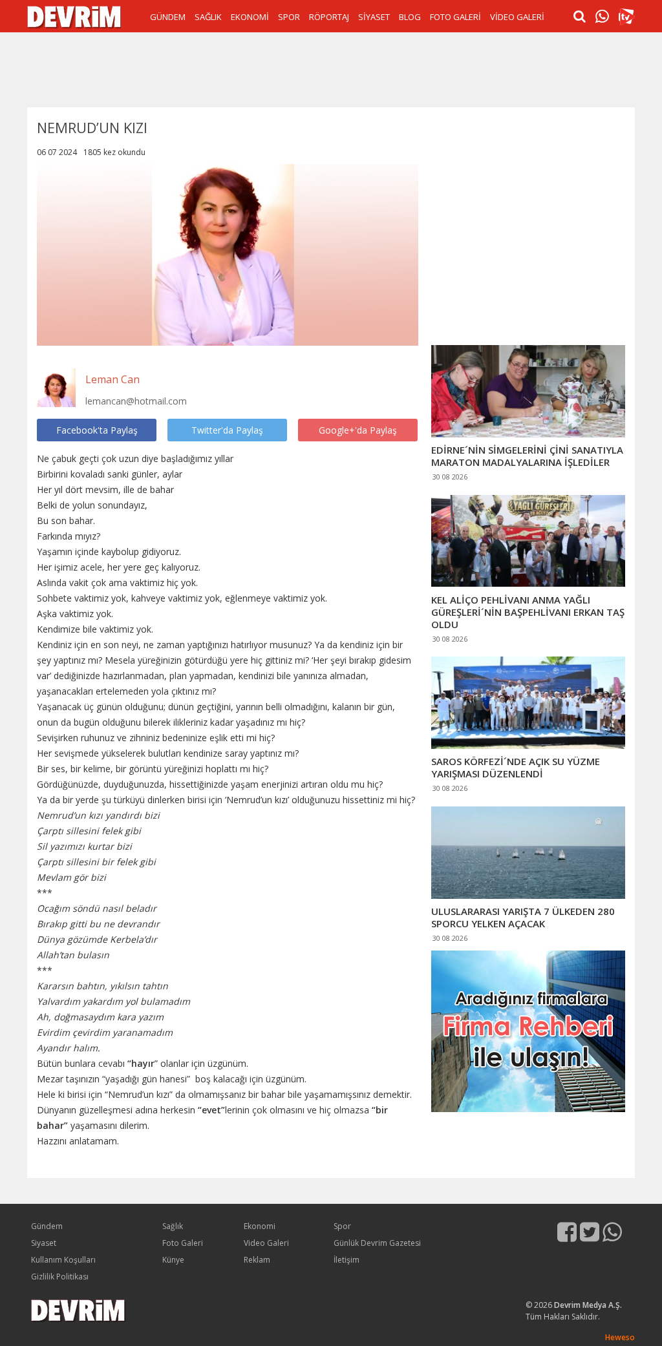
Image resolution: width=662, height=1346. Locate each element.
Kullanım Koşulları (63, 1259)
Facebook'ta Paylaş (97, 430)
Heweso (620, 1337)
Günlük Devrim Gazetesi (377, 1242)
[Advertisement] (331, 68)
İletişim (346, 1259)
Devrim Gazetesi (74, 17)
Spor (342, 1226)
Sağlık (172, 1226)
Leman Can (112, 379)
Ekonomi (259, 1226)
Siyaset (43, 1242)
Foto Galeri (182, 1242)
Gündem (47, 1226)
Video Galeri (266, 1242)
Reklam (257, 1259)
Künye (173, 1259)
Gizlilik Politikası (60, 1276)
